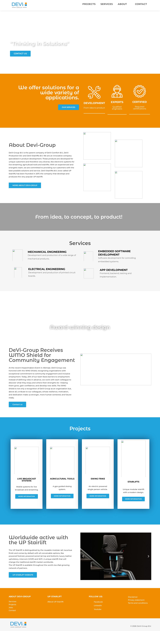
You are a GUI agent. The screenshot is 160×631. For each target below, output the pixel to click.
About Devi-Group (32, 145)
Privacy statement (136, 600)
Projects (89, 4)
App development (114, 269)
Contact (141, 4)
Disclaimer (133, 597)
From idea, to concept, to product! (78, 217)
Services (106, 4)
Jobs (11, 607)
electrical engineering (46, 269)
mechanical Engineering (47, 251)
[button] (83, 556)
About (122, 4)
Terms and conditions (138, 603)
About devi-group (20, 596)
